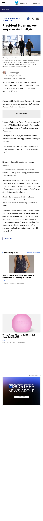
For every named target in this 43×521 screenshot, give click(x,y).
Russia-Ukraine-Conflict (11, 19)
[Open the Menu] (3, 3)
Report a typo (8, 238)
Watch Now (37, 3)
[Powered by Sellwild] (37, 375)
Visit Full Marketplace (33, 252)
